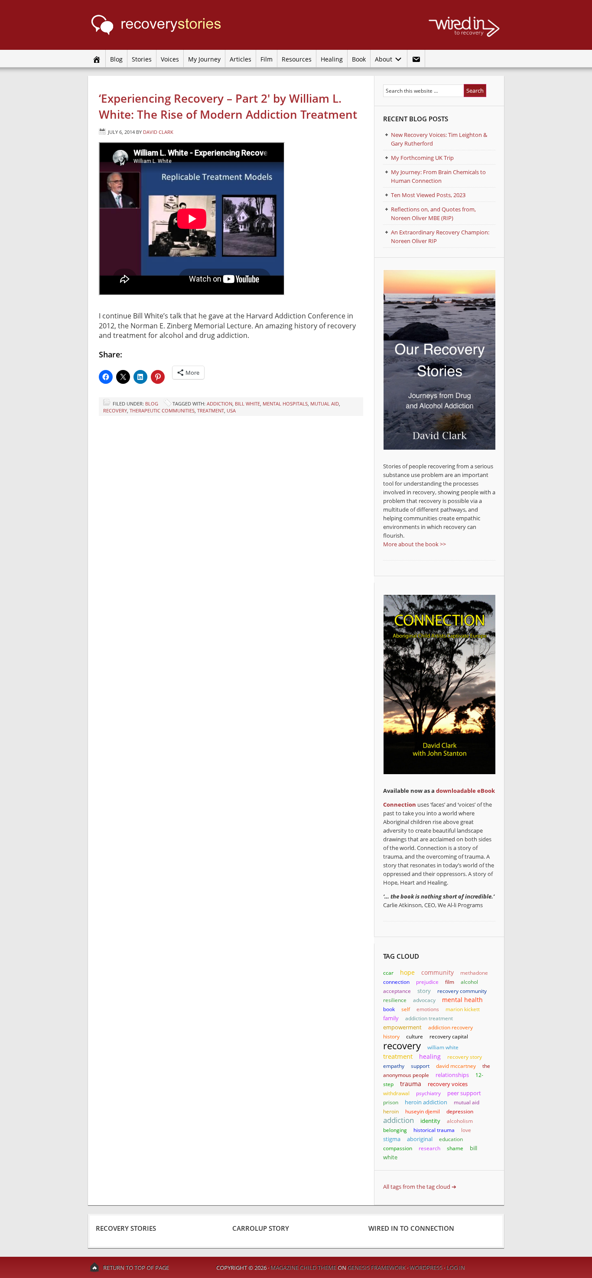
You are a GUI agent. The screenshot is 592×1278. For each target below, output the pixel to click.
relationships (452, 1075)
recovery (115, 410)
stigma (391, 1139)
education (451, 1139)
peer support (464, 1093)
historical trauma (434, 1130)
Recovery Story (464, 1057)
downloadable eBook (465, 791)
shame (455, 1148)
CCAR (388, 972)
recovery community (462, 991)
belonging (395, 1130)
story (424, 991)
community (437, 972)
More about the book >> (414, 544)
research (429, 1148)
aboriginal (420, 1139)
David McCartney (456, 1066)
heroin (391, 1111)
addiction (219, 403)
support (420, 1066)
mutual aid (324, 403)
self (405, 1009)
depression (459, 1111)
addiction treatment (429, 1018)
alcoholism (460, 1121)
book (389, 1009)
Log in (455, 1268)
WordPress (426, 1268)
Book (359, 59)
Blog (116, 59)
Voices (170, 59)
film (449, 982)
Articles (240, 59)
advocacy (424, 1000)
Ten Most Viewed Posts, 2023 (428, 195)
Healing (332, 59)
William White (443, 1047)
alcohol (469, 982)
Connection (399, 804)
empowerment (402, 1027)
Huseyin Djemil (422, 1111)
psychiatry (428, 1093)
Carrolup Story (260, 1228)
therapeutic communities (162, 410)
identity (430, 1121)
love (466, 1130)
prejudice (427, 982)
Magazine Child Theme (303, 1268)
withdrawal (396, 1093)
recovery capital (448, 1036)
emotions (427, 1009)
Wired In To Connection (411, 1228)
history (391, 1036)
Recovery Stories (170, 25)
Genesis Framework (377, 1268)
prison (390, 1102)
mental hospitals (285, 403)
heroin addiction (426, 1102)
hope (407, 972)
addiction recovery (450, 1027)
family (391, 1018)
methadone (474, 972)
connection (396, 982)
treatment (210, 410)
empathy (393, 1066)
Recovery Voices (448, 1084)
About (382, 59)
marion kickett (463, 1009)
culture (414, 1036)
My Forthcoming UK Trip (422, 158)
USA (231, 410)
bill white (247, 403)
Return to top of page (136, 1268)
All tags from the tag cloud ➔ (419, 1186)
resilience (395, 1000)
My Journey (204, 59)
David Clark (158, 132)
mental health (462, 1000)
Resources (297, 59)
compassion (397, 1148)
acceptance (397, 991)
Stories (142, 59)
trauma (410, 1084)
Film (266, 59)
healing (430, 1056)
